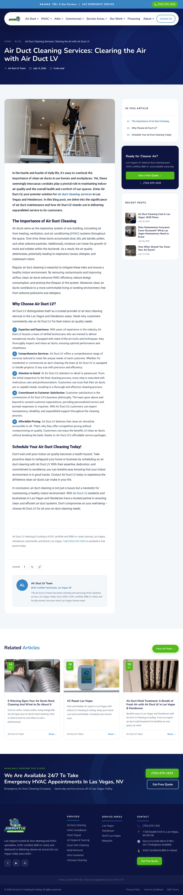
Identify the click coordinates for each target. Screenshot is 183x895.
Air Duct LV (79, 493)
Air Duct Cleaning (76, 825)
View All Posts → (165, 648)
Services (73, 816)
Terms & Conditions (153, 889)
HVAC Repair (74, 835)
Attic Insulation (75, 855)
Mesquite (107, 840)
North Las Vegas (111, 835)
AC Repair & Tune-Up (78, 840)
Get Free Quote (163, 784)
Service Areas (95, 18)
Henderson (108, 830)
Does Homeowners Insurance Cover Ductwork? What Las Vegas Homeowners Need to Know (154, 232)
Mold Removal (75, 850)
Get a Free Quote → (150, 175)
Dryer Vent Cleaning (78, 845)
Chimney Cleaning (77, 860)
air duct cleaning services (75, 194)
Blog (18, 41)
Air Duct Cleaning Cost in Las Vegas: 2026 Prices (154, 216)
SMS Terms (173, 889)
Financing (134, 19)
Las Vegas (108, 825)
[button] (31, 19)
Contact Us (166, 18)
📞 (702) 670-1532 (150, 183)
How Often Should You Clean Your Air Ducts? (154, 248)
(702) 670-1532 (166, 4)
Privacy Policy (133, 889)
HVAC (74, 233)
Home (7, 41)
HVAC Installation (76, 830)
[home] (15, 19)
